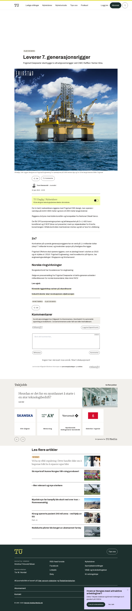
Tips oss (112, 552)
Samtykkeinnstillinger (94, 566)
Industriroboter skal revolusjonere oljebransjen (53, 294)
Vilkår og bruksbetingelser (96, 570)
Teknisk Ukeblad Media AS (33, 603)
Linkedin (53, 570)
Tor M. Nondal (20, 572)
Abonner (115, 5)
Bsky (52, 574)
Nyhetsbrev (37, 301)
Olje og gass (29, 51)
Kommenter (49, 178)
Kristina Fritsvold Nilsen (24, 564)
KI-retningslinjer (91, 574)
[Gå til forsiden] (16, 5)
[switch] (96, 200)
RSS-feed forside (57, 562)
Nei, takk (111, 604)
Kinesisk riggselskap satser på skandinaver (51, 289)
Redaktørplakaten (67, 581)
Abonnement (20, 588)
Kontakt (17, 594)
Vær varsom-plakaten (47, 581)
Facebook (54, 566)
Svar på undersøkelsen (95, 604)
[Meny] (125, 5)
